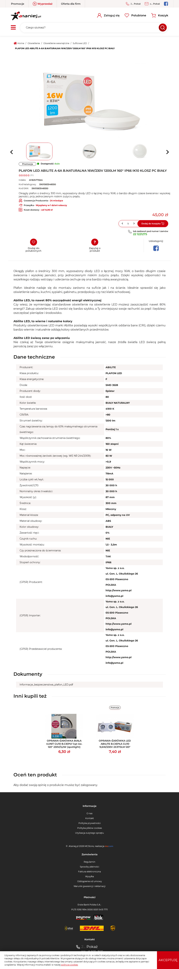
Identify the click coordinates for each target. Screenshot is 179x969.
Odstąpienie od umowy (89, 881)
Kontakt (89, 818)
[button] (134, 224)
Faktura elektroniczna (89, 871)
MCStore (89, 846)
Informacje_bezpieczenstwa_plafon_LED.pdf (46, 684)
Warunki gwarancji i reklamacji (89, 886)
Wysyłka (89, 876)
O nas (89, 813)
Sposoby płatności (89, 866)
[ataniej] (26, 14)
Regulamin (89, 862)
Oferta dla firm (71, 3)
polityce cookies (69, 964)
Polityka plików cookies (89, 828)
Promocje (17, 3)
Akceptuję (168, 960)
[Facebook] (156, 248)
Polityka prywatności (89, 823)
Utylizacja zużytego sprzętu (89, 833)
